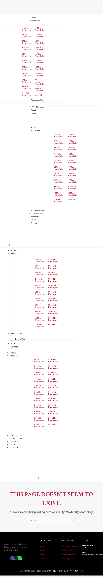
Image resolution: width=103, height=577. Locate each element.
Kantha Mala (38, 213)
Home (33, 128)
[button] (5, 456)
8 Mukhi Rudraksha (26, 74)
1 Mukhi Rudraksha (26, 29)
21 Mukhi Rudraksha (40, 89)
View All (38, 95)
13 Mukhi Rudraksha (40, 35)
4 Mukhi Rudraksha (26, 48)
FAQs (42, 546)
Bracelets (35, 217)
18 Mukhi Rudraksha (40, 68)
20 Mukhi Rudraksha (40, 82)
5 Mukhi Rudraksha (26, 55)
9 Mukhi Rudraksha (26, 81)
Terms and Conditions (70, 546)
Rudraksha (35, 131)
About (33, 220)
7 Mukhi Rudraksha (26, 68)
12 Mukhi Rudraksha (40, 29)
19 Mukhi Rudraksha (40, 74)
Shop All (43, 551)
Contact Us (44, 559)
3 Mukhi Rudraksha (26, 42)
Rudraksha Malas (38, 210)
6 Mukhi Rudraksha (26, 61)
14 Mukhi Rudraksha (40, 42)
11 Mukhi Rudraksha (26, 94)
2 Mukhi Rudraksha (26, 35)
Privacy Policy (67, 551)
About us (43, 555)
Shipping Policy (68, 559)
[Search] (83, 467)
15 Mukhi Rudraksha (40, 48)
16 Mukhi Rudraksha (40, 55)
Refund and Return (69, 555)
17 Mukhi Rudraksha (40, 61)
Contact (34, 223)
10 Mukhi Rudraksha (26, 87)
